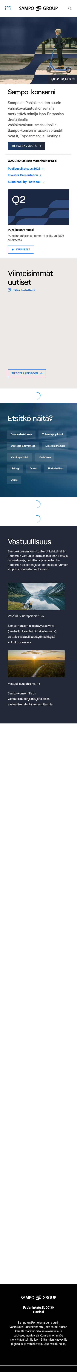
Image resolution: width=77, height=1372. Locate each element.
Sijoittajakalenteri (25, 463)
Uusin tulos (45, 538)
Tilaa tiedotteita (24, 290)
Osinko (33, 549)
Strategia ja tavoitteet (23, 526)
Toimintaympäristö (52, 515)
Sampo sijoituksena (21, 515)
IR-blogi (15, 549)
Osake (14, 561)
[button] (38, 207)
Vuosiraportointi (19, 538)
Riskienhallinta (55, 549)
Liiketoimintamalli (55, 526)
